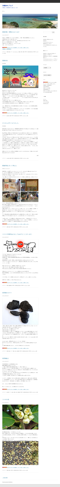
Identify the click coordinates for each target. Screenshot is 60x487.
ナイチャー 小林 (25, 115)
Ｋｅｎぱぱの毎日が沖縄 (47, 92)
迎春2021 (5, 60)
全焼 (12, 392)
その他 (8, 158)
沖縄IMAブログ (7, 6)
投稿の (45, 100)
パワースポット (15, 51)
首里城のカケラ (7, 292)
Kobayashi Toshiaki (51, 53)
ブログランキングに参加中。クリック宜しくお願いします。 (18, 47)
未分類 (8, 115)
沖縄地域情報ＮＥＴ (46, 89)
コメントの (46, 102)
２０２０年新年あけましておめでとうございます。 (17, 234)
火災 (15, 351)
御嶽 (19, 51)
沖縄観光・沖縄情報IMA (47, 85)
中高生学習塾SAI (46, 86)
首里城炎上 (5, 358)
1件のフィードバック (6, 168)
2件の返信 (4, 63)
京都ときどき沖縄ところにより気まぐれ (50, 90)
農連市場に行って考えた (9, 165)
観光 (9, 51)
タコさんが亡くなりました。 (11, 123)
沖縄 (7, 51)
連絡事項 (10, 285)
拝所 (21, 51)
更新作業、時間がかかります (10, 32)
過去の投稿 (5, 477)
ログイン (44, 99)
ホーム (3, 11)
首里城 (18, 351)
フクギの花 (5, 399)
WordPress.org (45, 103)
